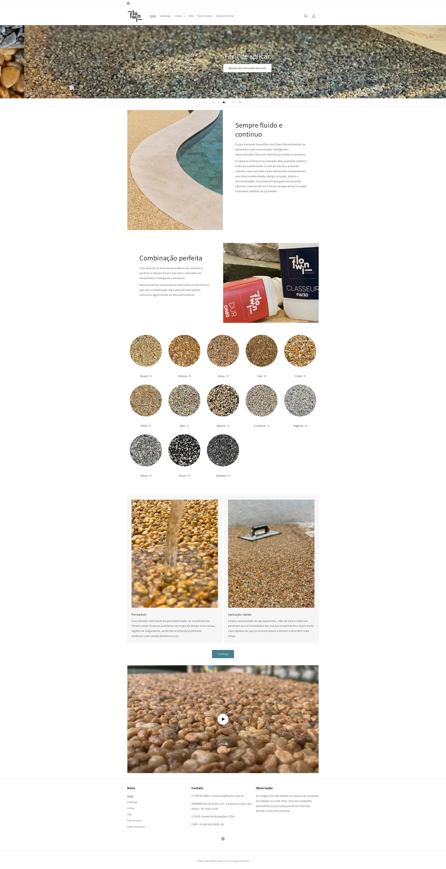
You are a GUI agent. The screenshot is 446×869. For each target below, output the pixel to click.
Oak (259, 376)
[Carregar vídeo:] (223, 719)
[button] (179, 16)
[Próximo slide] (232, 102)
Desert (144, 376)
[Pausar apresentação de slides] (241, 102)
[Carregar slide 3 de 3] (223, 102)
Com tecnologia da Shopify (236, 861)
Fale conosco (134, 820)
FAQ (129, 814)
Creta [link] (298, 376)
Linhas (131, 808)
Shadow (221, 475)
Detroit (221, 426)
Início (130, 795)
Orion (182, 475)
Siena (221, 376)
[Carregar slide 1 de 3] (213, 102)
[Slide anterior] (205, 102)
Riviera (182, 376)
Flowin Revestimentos (214, 861)
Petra (144, 426)
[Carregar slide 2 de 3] (218, 102)
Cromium (260, 426)
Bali (182, 426)
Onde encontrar (136, 826)
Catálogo (223, 654)
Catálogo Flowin (223, 69)
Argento (298, 426)
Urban (144, 475)
